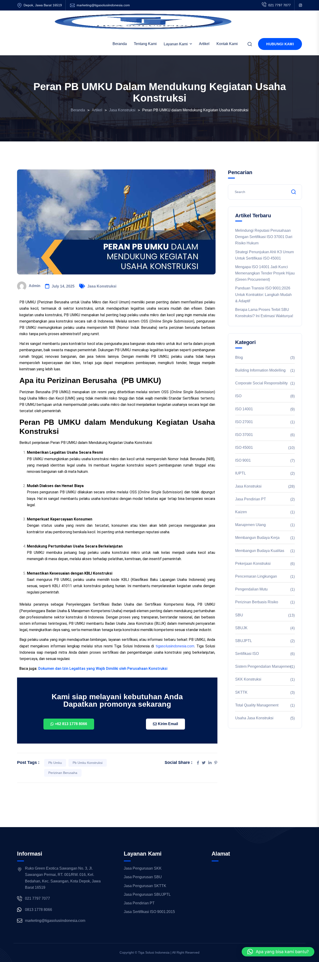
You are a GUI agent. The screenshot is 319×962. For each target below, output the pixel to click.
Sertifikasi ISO (247, 654)
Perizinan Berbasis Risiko (256, 602)
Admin (34, 286)
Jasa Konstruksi (101, 286)
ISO (238, 396)
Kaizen (241, 512)
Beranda (120, 44)
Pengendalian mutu (251, 589)
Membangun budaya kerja (257, 538)
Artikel (204, 44)
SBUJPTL (243, 641)
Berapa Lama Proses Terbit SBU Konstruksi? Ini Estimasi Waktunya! (264, 313)
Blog (239, 357)
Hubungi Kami (280, 44)
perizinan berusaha (62, 773)
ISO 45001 (244, 447)
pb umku (55, 763)
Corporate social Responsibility (261, 383)
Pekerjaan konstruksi (253, 563)
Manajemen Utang (250, 525)
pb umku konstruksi (88, 763)
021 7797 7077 (279, 5)
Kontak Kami (227, 44)
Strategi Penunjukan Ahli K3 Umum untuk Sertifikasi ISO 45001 (264, 255)
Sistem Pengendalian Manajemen (263, 666)
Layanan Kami (176, 44)
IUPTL (240, 473)
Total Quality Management (256, 705)
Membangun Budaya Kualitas (259, 551)
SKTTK (241, 692)
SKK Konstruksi (248, 679)
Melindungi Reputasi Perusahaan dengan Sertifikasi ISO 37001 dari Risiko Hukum (263, 236)
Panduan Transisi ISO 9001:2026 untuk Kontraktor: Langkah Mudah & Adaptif (263, 294)
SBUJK (241, 628)
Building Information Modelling (260, 370)
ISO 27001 (244, 422)
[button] (278, 951)
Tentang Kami (145, 44)
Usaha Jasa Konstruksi (254, 718)
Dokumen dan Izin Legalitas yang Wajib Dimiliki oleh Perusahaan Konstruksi (102, 668)
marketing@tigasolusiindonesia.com (103, 5)
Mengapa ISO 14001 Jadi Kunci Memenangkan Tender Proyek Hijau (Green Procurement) (265, 273)
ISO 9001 (243, 460)
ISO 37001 (244, 435)
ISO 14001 (244, 409)
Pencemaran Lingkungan (256, 576)
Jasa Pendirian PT (250, 499)
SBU (239, 615)
